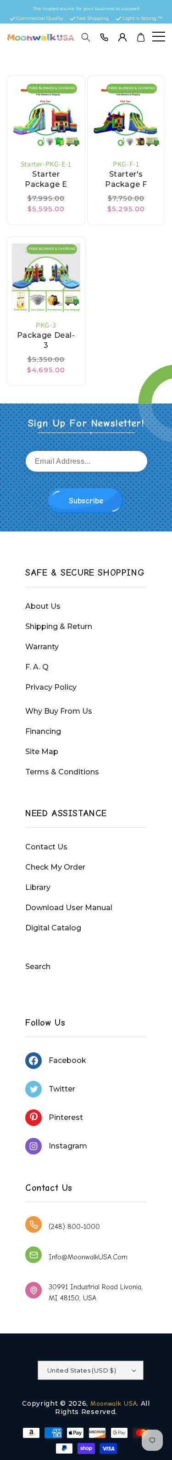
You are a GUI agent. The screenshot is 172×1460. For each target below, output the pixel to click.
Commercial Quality (40, 18)
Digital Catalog (53, 927)
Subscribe (86, 501)
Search (37, 966)
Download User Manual (68, 907)
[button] (86, 37)
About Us (43, 606)
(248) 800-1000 (74, 1227)
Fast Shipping (93, 18)
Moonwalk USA (113, 1404)
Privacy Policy (51, 687)
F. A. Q (37, 667)
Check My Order (55, 867)
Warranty (42, 646)
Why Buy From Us (58, 711)
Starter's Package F (126, 179)
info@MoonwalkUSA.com (88, 1257)
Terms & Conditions (62, 772)
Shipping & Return (58, 626)
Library (37, 887)
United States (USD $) (81, 1370)
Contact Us (46, 847)
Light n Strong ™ (142, 18)
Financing (43, 731)
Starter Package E (46, 179)
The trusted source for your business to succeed (86, 9)
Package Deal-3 (46, 340)
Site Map (41, 751)
